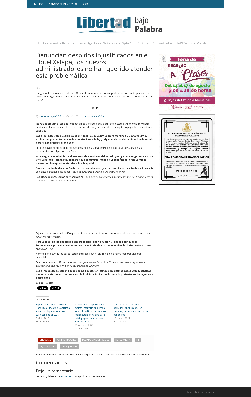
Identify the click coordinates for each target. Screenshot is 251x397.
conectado (67, 376)
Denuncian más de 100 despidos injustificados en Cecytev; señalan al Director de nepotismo (131, 309)
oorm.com (210, 391)
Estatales (101, 116)
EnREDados (184, 43)
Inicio (42, 43)
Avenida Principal (62, 43)
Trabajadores (69, 346)
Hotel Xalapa (122, 339)
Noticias (109, 43)
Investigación (89, 43)
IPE (138, 339)
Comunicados (162, 43)
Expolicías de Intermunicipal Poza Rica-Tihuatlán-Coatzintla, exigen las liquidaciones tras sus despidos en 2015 (53, 309)
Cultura (142, 43)
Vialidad (202, 43)
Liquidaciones (48, 346)
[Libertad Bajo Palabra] (125, 24)
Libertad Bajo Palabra (51, 116)
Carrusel (90, 116)
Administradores (66, 339)
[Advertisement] (95, 208)
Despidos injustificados (95, 339)
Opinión (127, 43)
